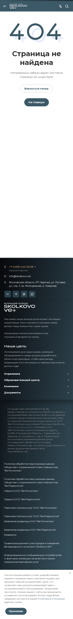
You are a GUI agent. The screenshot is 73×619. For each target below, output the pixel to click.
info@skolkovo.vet (20, 276)
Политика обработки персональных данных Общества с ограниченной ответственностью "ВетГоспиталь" (31, 467)
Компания (11, 386)
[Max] (32, 294)
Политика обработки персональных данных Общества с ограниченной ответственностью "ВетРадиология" (31, 482)
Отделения (12, 373)
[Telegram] (16, 294)
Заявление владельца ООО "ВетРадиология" (30, 529)
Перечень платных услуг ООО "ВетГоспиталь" (30, 507)
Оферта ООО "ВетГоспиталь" (21, 490)
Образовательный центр (22, 380)
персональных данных (20, 427)
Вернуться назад (36, 88)
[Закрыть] (70, 573)
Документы (12, 392)
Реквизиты (10, 534)
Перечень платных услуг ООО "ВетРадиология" (31, 516)
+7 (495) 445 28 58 (21, 266)
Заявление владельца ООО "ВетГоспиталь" (29, 521)
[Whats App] (24, 294)
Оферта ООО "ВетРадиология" (22, 499)
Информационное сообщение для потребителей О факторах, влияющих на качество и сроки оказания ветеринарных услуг (33, 558)
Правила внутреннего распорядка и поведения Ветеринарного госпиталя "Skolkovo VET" (31, 545)
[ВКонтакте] (7, 294)
